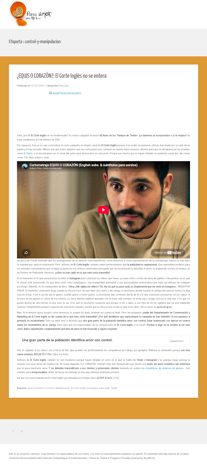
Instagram (92, 388)
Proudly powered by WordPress (138, 458)
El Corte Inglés (78, 388)
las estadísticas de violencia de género (162, 368)
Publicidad (63, 85)
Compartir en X (177, 341)
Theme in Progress (110, 458)
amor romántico (36, 388)
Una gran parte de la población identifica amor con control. (67, 339)
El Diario (28, 153)
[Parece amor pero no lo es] (31, 15)
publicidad (104, 388)
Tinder (114, 388)
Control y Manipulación (58, 388)
